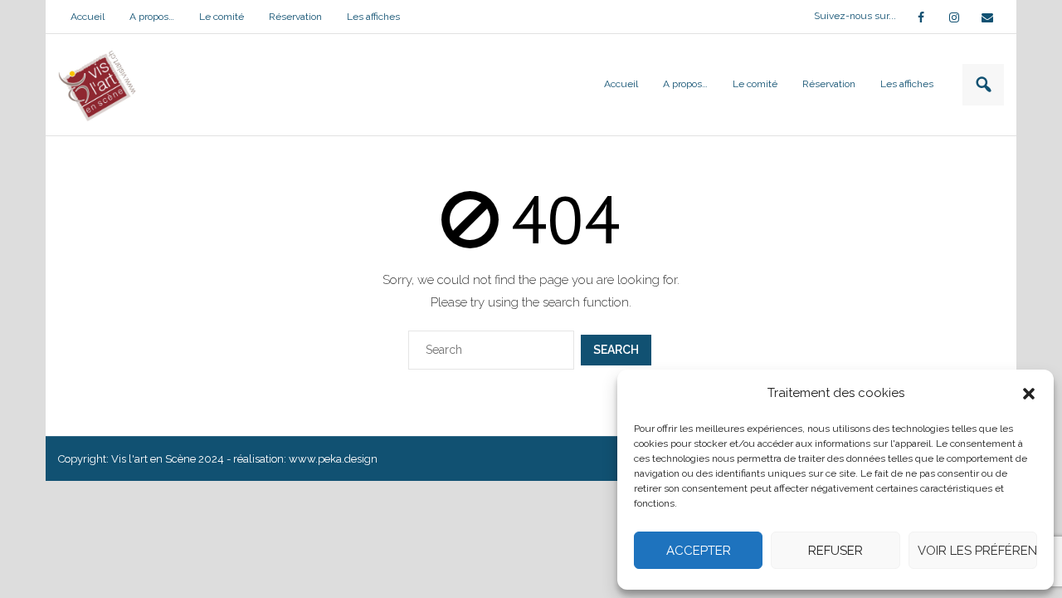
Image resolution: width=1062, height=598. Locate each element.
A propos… (151, 16)
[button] (1029, 393)
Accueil (88, 16)
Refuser (835, 550)
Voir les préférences (977, 550)
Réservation (295, 16)
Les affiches (373, 16)
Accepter (698, 550)
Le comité (221, 16)
